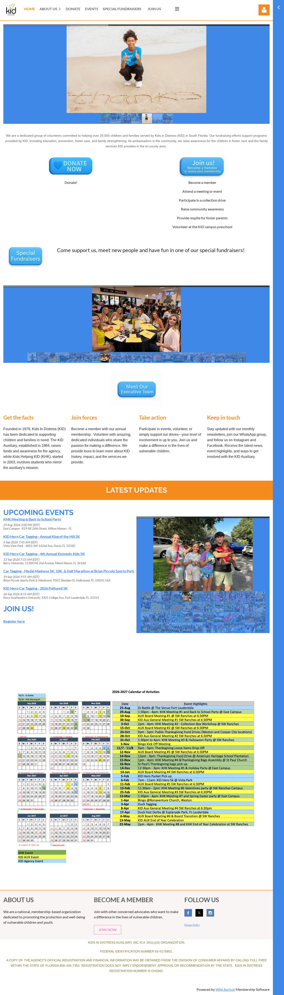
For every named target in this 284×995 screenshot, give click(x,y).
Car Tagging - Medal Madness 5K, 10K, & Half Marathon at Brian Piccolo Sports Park (68, 571)
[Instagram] (210, 913)
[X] (199, 913)
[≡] (172, 8)
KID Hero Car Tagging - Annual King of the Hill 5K (41, 536)
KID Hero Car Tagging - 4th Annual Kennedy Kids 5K (44, 554)
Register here (14, 621)
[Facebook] (188, 913)
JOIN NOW (107, 929)
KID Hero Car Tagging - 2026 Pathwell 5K (35, 588)
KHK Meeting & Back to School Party (32, 519)
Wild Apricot (225, 989)
